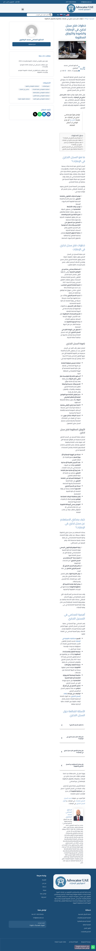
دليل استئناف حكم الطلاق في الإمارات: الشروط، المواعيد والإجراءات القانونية (33, 71)
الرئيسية (91, 18)
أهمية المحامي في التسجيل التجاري (72, 147)
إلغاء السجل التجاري (72, 695)
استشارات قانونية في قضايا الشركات (40, 89)
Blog (86, 18)
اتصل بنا (72, 119)
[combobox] (39, 14)
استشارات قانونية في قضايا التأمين (41, 96)
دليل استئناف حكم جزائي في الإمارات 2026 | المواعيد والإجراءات (34, 66)
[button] (22, 9)
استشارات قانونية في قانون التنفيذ (41, 99)
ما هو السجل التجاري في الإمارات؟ (72, 138)
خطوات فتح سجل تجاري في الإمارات (72, 140)
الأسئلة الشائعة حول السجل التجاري (72, 149)
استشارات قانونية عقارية (24, 99)
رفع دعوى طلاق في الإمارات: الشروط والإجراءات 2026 (33, 61)
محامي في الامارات (24, 89)
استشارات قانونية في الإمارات (71, 639)
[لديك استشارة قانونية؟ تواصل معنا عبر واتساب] (93, 947)
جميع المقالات (45, 86)
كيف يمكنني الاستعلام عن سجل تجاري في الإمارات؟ (73, 143)
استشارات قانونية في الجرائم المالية (41, 92)
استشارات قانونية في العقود (32, 86)
